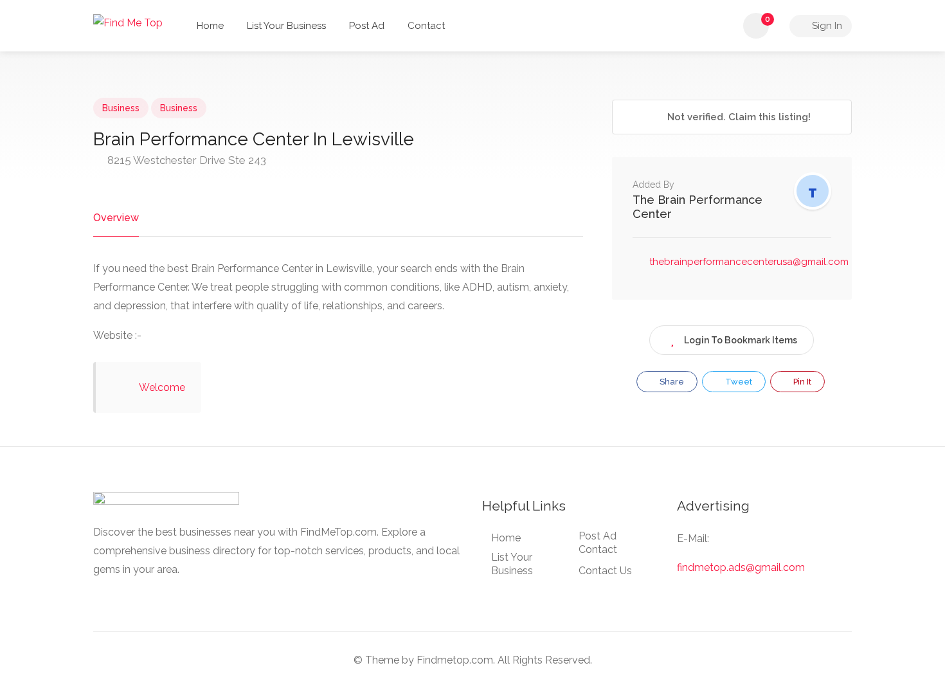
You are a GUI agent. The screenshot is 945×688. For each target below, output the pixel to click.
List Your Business (286, 26)
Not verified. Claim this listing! (738, 117)
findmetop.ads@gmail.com (741, 567)
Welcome (162, 387)
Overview (116, 218)
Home (210, 26)
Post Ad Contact (598, 543)
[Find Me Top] (128, 22)
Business (121, 108)
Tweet (737, 381)
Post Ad (366, 26)
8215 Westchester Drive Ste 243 (185, 160)
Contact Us (605, 571)
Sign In (825, 26)
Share (671, 381)
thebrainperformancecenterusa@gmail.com (749, 261)
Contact (426, 26)
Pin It (801, 381)
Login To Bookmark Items (740, 340)
